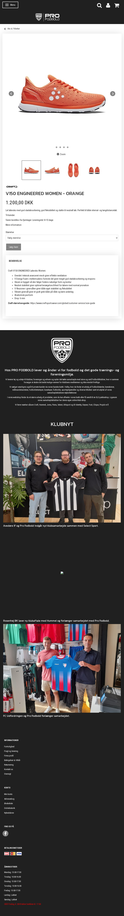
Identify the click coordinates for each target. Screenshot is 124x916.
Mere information (13, 225)
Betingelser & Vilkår (12, 760)
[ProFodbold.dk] (62, 17)
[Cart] (117, 5)
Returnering (9, 765)
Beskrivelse (15, 261)
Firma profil (9, 755)
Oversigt (7, 774)
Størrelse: (10, 232)
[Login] (108, 5)
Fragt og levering (11, 751)
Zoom (63, 154)
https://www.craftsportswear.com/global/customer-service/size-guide (62, 303)
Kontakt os (8, 769)
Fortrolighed (9, 746)
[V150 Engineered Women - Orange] (62, 94)
